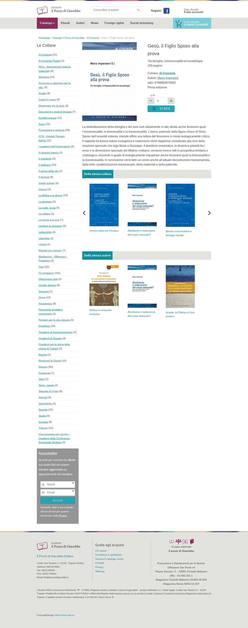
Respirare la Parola (50, 360)
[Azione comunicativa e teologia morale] (180, 205)
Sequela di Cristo (48, 391)
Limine (42, 244)
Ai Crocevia (45, 54)
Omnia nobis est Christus (104, 230)
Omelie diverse (47, 285)
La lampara (45, 201)
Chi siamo (101, 550)
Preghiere (44, 325)
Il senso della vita (48, 171)
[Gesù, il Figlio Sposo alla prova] (109, 81)
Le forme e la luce (49, 219)
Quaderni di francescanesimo (55, 332)
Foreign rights (114, 23)
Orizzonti (44, 291)
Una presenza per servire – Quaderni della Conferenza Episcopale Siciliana (54, 438)
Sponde (43, 409)
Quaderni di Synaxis (50, 338)
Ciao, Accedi (193, 11)
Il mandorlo (45, 158)
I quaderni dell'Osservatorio (54, 146)
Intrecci (43, 189)
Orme (42, 297)
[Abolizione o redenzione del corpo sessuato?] (142, 204)
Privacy (63, 515)
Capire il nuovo (47, 99)
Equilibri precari (47, 117)
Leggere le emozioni (50, 225)
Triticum (43, 427)
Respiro (43, 366)
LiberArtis (44, 238)
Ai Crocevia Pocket (49, 60)
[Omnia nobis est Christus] (104, 204)
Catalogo (46, 23)
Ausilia (42, 93)
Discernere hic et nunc (51, 105)
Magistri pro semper (50, 250)
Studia (42, 415)
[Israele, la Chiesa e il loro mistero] (180, 286)
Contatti (99, 562)
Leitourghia (45, 232)
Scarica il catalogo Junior (109, 558)
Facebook (166, 10)
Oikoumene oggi (48, 279)
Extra (42, 124)
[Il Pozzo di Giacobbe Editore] (58, 10)
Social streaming (141, 23)
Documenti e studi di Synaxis (55, 111)
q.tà (153, 95)
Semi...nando (46, 385)
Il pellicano (45, 164)
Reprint (43, 354)
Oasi (41, 266)
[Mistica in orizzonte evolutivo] (104, 285)
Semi (41, 379)
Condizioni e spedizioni (108, 554)
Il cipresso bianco (49, 152)
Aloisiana (44, 76)
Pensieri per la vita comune (54, 319)
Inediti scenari (47, 183)
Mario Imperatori (168, 77)
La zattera (44, 213)
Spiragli (43, 397)
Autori (80, 23)
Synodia (43, 421)
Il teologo (44, 177)
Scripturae (44, 373)
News (94, 23)
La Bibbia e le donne (50, 195)
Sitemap (100, 571)
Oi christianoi (46, 273)
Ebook (65, 23)
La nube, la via (47, 207)
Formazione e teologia (51, 130)
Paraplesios (45, 303)
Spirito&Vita (45, 403)
